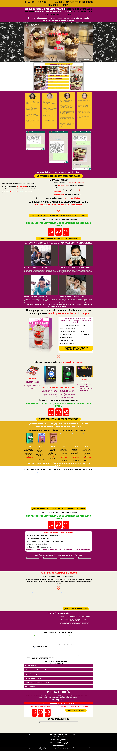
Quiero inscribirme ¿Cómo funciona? (36, 670)
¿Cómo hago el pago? (32, 674)
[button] (58, 666)
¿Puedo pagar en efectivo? (33, 678)
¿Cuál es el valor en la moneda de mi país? (37, 682)
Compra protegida (31, 686)
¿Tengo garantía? (31, 665)
